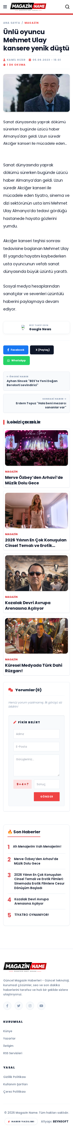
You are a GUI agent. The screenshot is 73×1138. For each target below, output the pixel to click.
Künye (7, 1031)
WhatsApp (18, 360)
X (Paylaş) (43, 350)
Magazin (32, 23)
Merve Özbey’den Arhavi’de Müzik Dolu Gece (36, 861)
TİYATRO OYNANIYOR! (31, 915)
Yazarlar (9, 1038)
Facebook (17, 350)
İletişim (8, 1046)
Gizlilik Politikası (14, 1077)
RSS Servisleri (12, 1053)
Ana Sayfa (11, 23)
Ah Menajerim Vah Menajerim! (37, 846)
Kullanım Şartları (15, 1084)
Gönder (46, 796)
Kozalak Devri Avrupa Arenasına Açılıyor (31, 901)
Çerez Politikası (14, 1092)
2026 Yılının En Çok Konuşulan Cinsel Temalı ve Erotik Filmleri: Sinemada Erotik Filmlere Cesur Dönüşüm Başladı (39, 881)
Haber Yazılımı (22, 1121)
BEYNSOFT (61, 1121)
